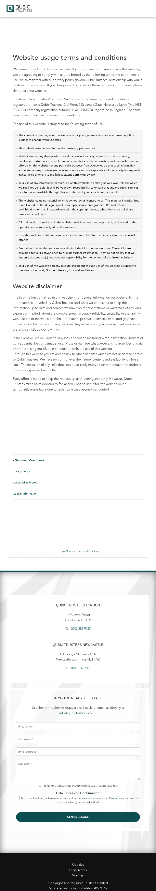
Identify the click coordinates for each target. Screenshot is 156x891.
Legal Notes (66, 551)
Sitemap (78, 875)
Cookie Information (25, 493)
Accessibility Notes (25, 482)
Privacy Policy (21, 471)
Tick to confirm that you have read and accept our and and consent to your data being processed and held (79, 800)
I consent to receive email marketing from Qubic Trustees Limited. (79, 785)
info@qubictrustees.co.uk (77, 713)
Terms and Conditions (29, 460)
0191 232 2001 (81, 668)
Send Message (78, 816)
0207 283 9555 (81, 629)
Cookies (78, 864)
